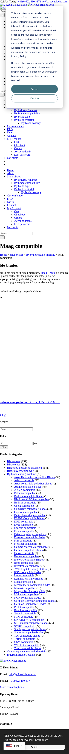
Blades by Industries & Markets (24, 467)
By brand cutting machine (40, 254)
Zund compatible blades (27, 648)
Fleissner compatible (25, 543)
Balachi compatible (25, 493)
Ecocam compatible (25, 527)
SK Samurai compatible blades (31, 622)
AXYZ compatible (24, 489)
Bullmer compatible (25, 502)
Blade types (13, 464)
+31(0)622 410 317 (29, 1)
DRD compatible (23, 521)
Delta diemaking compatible (29, 515)
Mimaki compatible (25, 588)
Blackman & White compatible (31, 499)
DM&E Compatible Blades (29, 518)
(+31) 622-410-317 (19, 680)
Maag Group (48, 272)
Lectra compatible (24, 575)
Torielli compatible (24, 638)
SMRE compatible (24, 626)
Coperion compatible (26, 512)
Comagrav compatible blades (30, 508)
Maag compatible (23, 581)
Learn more (41, 739)
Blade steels (13, 461)
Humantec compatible (26, 556)
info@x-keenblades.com (53, 1)
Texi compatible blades (27, 635)
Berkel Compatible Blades (29, 496)
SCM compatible (23, 616)
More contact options (12, 687)
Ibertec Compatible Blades (29, 559)
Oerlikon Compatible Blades (30, 603)
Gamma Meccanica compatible (31, 546)
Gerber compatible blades (28, 550)
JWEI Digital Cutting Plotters (30, 569)
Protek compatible (24, 607)
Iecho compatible (23, 562)
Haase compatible (24, 553)
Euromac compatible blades (29, 537)
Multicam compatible (26, 594)
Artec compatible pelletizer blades (33, 483)
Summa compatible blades (28, 632)
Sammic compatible (25, 613)
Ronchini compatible (25, 610)
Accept (34, 88)
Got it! (34, 747)
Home (3, 254)
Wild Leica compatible (26, 645)
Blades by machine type (20, 470)
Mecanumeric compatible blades (32, 584)
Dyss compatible (23, 524)
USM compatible (23, 641)
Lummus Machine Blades (28, 578)
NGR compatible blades (27, 597)
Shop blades (16, 254)
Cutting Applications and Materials (26, 651)
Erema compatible (24, 531)
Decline (34, 98)
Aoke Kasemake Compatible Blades (34, 477)
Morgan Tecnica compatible (29, 591)
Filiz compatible (23, 540)
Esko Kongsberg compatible (30, 534)
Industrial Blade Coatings (21, 654)
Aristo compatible (24, 480)
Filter (4, 447)
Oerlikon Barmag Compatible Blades (35, 600)
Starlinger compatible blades (30, 629)
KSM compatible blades (27, 572)
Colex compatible (24, 505)
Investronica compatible (27, 565)
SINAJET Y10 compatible (29, 619)
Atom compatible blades (27, 486)
